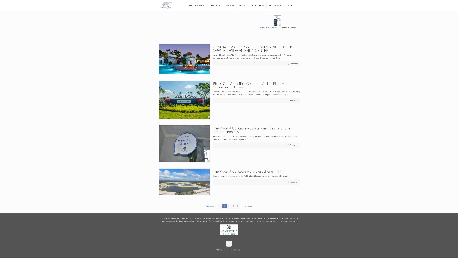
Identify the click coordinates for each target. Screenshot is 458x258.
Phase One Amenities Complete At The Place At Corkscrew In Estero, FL (249, 85)
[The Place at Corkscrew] (167, 5)
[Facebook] (229, 254)
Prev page (210, 206)
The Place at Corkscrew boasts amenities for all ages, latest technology (253, 130)
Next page (248, 206)
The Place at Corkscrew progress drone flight (247, 171)
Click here (263, 28)
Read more (294, 64)
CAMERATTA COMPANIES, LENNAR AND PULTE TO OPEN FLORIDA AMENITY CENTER (253, 48)
